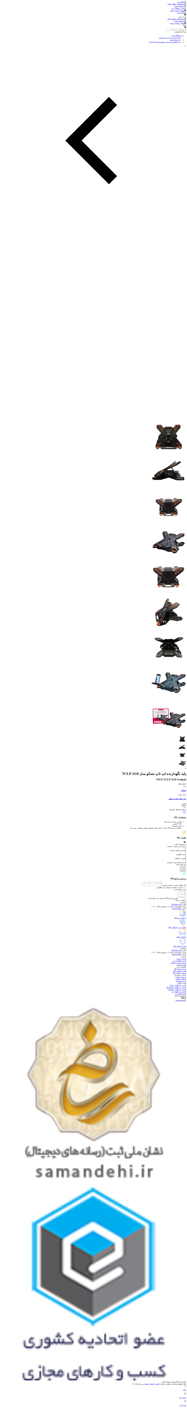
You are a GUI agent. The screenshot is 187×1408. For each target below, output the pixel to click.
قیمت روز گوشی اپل (178, 991)
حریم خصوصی (181, 981)
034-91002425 (176, 904)
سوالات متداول (180, 979)
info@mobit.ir (177, 909)
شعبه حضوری (181, 965)
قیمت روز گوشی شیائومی (176, 989)
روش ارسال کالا (180, 969)
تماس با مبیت (181, 959)
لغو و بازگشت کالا (179, 971)
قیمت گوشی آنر (180, 994)
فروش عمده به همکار (178, 963)
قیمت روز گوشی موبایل (177, 985)
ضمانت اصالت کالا (179, 973)
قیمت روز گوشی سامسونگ (176, 987)
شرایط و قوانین (180, 977)
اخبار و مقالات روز (179, 961)
